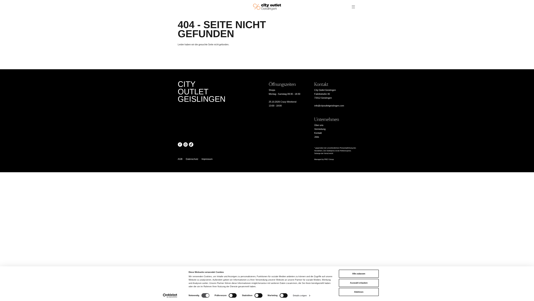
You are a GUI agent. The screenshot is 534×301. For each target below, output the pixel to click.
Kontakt (318, 133)
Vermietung (320, 129)
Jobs (316, 137)
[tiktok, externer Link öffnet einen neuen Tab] (191, 144)
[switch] (233, 295)
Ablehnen (358, 292)
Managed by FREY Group (324, 159)
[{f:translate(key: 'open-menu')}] (353, 6)
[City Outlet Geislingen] (267, 6)
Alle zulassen (358, 273)
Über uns (318, 125)
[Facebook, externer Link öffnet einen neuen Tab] (180, 144)
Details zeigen (300, 295)
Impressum (207, 159)
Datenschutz (192, 159)
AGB (180, 159)
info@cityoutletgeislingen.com (329, 106)
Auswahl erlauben (359, 283)
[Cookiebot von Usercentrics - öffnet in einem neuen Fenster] (170, 295)
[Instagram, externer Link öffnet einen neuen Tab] (185, 144)
